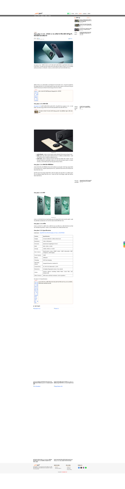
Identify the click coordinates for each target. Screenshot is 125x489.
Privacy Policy (69, 469)
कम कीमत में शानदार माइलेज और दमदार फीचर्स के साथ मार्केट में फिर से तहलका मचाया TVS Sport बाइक (85, 33)
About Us (56, 467)
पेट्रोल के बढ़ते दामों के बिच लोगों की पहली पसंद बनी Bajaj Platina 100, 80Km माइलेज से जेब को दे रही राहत (63, 460)
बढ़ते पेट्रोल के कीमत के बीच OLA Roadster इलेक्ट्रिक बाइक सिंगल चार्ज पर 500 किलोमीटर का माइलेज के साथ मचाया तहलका (42, 460)
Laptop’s (85, 13)
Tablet (89, 13)
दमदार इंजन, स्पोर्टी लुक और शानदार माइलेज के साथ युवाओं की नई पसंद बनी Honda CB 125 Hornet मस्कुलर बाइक (86, 20)
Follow (71, 38)
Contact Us (68, 467)
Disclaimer (69, 468)
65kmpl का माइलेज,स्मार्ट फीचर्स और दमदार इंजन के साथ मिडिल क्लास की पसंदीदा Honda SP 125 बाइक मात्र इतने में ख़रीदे (43, 383)
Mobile (80, 13)
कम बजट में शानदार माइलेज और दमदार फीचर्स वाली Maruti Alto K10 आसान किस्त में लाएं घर (85, 25)
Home (73, 13)
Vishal (38, 38)
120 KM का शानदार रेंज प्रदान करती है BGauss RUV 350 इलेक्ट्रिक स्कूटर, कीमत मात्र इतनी (56, 111)
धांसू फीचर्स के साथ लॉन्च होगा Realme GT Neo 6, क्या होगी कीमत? (52, 233)
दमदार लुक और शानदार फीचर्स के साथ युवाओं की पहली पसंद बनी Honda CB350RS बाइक (85, 181)
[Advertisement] (53, 24)
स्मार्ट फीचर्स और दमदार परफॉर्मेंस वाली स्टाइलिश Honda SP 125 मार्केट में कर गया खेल (85, 29)
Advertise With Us (58, 468)
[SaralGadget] (38, 13)
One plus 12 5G (37, 106)
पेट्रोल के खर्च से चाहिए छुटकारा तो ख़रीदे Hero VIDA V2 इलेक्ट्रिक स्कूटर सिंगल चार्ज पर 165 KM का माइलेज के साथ (64, 382)
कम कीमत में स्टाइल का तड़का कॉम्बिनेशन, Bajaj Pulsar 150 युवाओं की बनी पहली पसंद (85, 107)
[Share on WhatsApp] (124, 244)
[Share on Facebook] (124, 242)
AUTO (76, 13)
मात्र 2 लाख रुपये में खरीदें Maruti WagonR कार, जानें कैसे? (50, 91)
